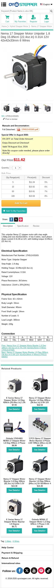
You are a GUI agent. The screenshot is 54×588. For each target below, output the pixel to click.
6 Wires (16, 541)
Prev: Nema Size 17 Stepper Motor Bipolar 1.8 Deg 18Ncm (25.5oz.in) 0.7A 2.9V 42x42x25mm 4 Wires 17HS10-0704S (24, 347)
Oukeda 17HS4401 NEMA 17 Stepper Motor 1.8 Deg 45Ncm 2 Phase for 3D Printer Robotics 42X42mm (14, 443)
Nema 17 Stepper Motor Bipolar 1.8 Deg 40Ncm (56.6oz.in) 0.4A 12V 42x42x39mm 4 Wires (40, 401)
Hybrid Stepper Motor (19, 26)
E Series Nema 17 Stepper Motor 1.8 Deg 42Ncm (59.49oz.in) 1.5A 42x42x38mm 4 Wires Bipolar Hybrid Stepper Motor (14, 403)
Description (8, 226)
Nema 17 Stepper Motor (41, 26)
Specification (22, 226)
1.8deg (8, 541)
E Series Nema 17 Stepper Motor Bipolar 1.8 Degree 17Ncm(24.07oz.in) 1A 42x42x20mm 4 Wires (14, 524)
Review (36, 226)
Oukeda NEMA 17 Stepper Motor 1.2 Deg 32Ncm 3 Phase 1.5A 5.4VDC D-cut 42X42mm (40, 522)
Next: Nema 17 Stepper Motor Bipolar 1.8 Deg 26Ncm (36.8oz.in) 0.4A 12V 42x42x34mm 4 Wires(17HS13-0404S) (25, 354)
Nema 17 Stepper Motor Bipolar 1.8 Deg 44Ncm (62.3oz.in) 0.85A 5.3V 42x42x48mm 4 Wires (14, 482)
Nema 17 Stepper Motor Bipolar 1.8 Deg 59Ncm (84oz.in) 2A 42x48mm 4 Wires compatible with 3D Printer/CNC (40, 483)
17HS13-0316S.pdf (29, 129)
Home (4, 26)
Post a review (11, 119)
